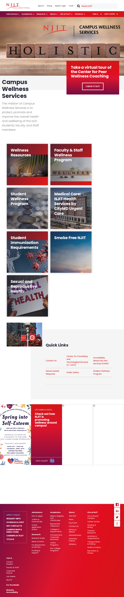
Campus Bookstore (91, 532)
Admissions (37, 512)
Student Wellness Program (101, 372)
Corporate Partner (10, 572)
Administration (75, 535)
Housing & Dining (91, 526)
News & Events (38, 541)
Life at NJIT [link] (65, 14)
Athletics (72, 544)
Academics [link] (27, 14)
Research (36, 534)
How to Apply (37, 516)
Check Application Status (36, 527)
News (71, 519)
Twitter (117, 517)
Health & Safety (94, 547)
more (117, 524)
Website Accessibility (12, 591)
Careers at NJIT (15, 535)
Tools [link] (71, 6)
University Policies (73, 540)
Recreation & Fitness (92, 552)
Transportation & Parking (93, 543)
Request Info (13, 518)
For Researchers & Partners (38, 546)
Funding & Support (36, 551)
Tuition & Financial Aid (37, 520)
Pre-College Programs (55, 549)
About (72, 512)
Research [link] (41, 14)
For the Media (12, 585)
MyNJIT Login (60, 6)
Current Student (9, 563)
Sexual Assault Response (52, 372)
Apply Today (13, 515)
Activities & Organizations (93, 537)
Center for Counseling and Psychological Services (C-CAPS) (77, 360)
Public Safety (73, 372)
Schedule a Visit (15, 522)
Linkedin (117, 511)
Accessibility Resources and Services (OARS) (101, 360)
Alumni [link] (41, 6)
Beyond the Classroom (55, 525)
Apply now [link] (109, 14)
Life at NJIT (92, 512)
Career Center (93, 522)
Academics (55, 512)
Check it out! (93, 86)
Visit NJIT (72, 516)
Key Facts (73, 523)
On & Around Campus (92, 517)
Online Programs (54, 544)
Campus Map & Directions (14, 530)
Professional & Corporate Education (56, 537)
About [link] (53, 14)
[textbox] (97, 6)
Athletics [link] (79, 14)
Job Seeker (11, 576)
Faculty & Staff (12, 567)
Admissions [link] (11, 14)
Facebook (117, 505)
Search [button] (78, 6)
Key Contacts (14, 526)
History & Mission (72, 531)
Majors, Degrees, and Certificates (57, 518)
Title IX (10, 539)
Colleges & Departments (56, 530)
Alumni (9, 580)
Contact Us (51, 360)
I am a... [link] (95, 14)
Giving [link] (49, 6)
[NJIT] (18, 6)
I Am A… (9, 558)
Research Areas (38, 538)
